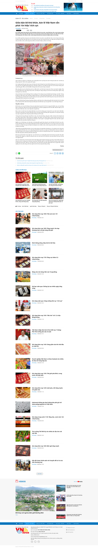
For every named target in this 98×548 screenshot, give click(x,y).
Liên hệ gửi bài (70, 532)
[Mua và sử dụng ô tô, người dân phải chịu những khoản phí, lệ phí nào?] (56, 193)
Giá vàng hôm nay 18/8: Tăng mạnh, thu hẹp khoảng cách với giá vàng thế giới (45, 229)
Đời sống (69, 13)
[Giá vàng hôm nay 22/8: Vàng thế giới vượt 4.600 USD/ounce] (23, 177)
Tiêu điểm (21, 13)
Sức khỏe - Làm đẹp (60, 13)
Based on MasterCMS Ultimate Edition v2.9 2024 (25, 546)
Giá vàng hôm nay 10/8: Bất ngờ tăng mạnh (45, 446)
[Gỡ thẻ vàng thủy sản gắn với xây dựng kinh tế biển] (60, 498)
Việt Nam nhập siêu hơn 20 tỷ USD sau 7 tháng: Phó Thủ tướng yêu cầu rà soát (46, 331)
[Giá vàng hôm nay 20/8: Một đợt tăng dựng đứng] (39, 193)
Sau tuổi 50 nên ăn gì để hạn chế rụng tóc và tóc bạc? (43, 5)
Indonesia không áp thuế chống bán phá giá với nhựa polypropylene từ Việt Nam (47, 403)
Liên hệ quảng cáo (71, 529)
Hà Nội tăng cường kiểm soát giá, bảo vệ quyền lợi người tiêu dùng (30, 163)
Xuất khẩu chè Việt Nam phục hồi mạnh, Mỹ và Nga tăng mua (39, 185)
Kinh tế (31, 18)
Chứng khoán (42, 18)
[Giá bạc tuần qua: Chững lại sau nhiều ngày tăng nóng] (23, 291)
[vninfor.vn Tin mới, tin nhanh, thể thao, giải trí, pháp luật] (22, 8)
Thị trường (48, 18)
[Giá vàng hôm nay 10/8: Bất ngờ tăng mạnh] (23, 450)
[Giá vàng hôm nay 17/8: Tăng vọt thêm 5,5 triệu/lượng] (23, 262)
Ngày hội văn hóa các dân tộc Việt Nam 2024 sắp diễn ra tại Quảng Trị (74, 505)
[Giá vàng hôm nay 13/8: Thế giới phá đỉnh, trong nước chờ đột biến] (23, 378)
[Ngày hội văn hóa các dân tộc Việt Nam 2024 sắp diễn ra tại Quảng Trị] (60, 507)
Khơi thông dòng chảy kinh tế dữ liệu (43, 243)
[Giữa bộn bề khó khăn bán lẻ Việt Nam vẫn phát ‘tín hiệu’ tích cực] (40, 59)
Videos (22, 481)
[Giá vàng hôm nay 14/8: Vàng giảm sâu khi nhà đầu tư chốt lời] (23, 349)
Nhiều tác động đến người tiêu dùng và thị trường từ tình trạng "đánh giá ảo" (32, 165)
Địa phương (76, 13)
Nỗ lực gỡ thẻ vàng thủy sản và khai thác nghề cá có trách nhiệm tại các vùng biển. (74, 486)
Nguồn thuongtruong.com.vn (57, 149)
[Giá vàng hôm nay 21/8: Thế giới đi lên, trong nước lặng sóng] (23, 193)
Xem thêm (40, 473)
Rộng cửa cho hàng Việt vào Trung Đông (44, 272)
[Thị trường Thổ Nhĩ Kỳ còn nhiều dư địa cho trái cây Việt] (23, 436)
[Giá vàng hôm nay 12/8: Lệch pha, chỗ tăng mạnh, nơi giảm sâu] (23, 392)
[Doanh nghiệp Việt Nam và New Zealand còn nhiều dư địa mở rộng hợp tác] (23, 363)
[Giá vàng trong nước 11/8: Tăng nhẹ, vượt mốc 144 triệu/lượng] (23, 421)
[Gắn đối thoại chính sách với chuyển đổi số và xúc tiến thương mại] (23, 465)
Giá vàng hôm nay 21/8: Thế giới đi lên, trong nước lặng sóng (23, 201)
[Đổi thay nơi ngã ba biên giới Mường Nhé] (35, 498)
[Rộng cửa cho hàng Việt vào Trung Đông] (23, 276)
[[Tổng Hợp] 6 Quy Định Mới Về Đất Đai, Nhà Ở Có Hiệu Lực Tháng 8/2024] (60, 517)
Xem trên (75, 481)
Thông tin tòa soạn (71, 527)
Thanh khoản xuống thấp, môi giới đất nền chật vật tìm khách (45, 9)
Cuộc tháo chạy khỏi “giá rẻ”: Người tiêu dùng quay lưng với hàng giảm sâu (31, 160)
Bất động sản (50, 13)
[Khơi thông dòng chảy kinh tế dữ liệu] (23, 247)
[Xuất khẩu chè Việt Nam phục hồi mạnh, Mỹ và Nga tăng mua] (39, 177)
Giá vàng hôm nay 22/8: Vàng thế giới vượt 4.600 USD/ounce (22, 185)
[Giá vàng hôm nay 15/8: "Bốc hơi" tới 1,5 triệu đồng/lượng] (23, 320)
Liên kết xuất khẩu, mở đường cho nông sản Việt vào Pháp (56, 185)
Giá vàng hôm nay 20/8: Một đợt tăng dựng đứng (39, 201)
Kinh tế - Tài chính (30, 13)
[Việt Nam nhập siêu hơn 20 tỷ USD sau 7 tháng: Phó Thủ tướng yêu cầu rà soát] (23, 334)
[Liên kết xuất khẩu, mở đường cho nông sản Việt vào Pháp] (56, 177)
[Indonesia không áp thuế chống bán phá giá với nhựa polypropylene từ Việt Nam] (23, 407)
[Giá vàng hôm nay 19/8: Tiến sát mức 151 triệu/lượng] (23, 218)
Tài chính (36, 18)
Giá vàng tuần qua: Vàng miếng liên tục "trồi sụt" (47, 301)
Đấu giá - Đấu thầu (40, 13)
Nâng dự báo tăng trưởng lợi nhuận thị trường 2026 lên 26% (45, 11)
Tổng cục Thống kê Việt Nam (52, 206)
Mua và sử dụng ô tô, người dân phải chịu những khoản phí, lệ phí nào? (56, 202)
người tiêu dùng (33, 206)
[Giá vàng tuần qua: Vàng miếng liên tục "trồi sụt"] (23, 305)
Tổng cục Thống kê (41, 206)
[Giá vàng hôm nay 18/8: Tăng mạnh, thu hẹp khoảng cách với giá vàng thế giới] (23, 233)
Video (17, 514)
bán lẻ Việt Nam (25, 206)
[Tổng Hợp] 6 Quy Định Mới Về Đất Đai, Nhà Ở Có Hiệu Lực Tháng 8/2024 (74, 515)
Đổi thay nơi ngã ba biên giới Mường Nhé (29, 513)
